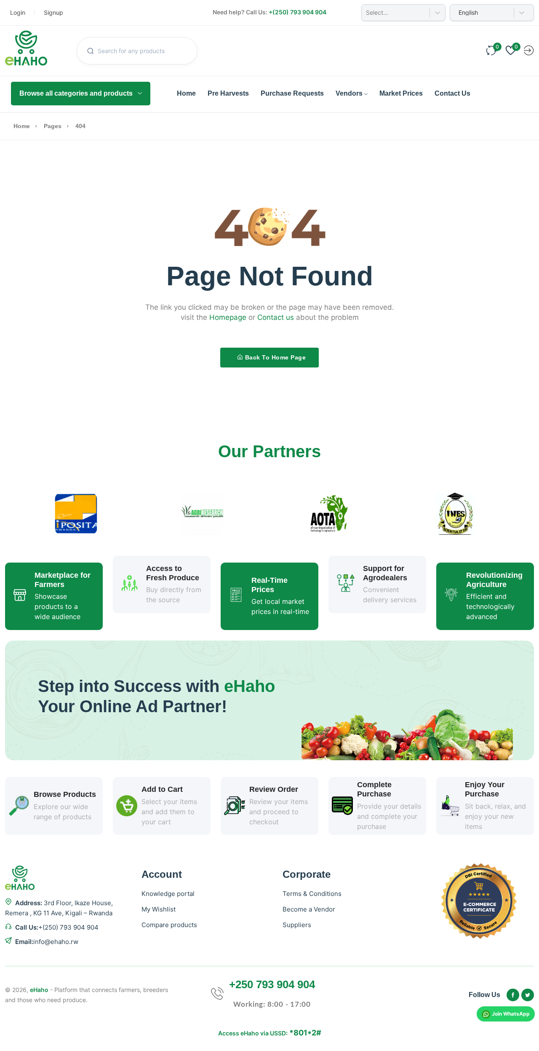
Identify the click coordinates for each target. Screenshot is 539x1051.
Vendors (349, 93)
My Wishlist (158, 909)
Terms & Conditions (312, 894)
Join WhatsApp (511, 1014)
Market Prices (401, 93)
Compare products (169, 925)
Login (17, 12)
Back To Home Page (275, 357)
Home (186, 93)
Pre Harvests (228, 93)
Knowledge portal (168, 894)
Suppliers (297, 925)
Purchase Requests (292, 93)
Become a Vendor (309, 909)
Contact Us (452, 93)
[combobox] (367, 12)
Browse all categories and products (76, 93)
